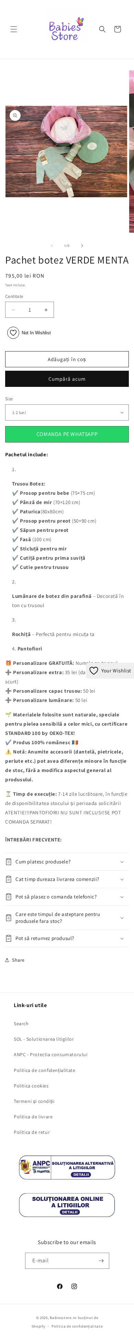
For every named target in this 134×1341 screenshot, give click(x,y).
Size (9, 399)
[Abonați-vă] (101, 1261)
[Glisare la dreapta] (82, 245)
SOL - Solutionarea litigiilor (44, 1039)
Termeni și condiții (34, 1101)
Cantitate (14, 296)
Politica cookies (31, 1086)
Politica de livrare (33, 1117)
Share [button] (18, 960)
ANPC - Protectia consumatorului (51, 1054)
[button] (13, 29)
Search (21, 1023)
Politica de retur (32, 1132)
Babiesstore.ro (63, 1317)
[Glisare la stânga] (51, 245)
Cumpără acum (67, 379)
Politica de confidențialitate (44, 1070)
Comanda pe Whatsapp (67, 434)
